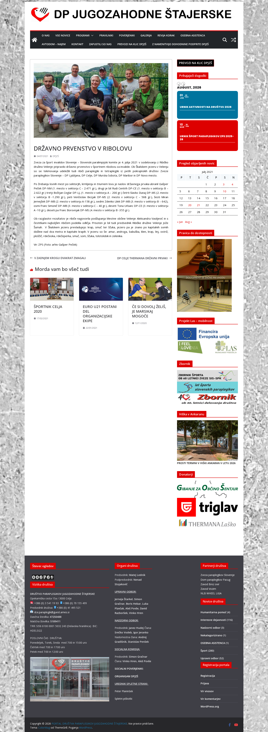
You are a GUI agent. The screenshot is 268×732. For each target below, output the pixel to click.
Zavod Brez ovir (210, 584)
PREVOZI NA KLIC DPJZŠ (131, 44)
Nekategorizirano (211, 635)
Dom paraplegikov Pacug (215, 579)
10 (224, 191)
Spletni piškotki (123, 698)
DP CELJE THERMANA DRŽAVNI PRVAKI (142, 258)
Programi (83, 35)
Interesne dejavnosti (213, 620)
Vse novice (62, 35)
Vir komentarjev (210, 699)
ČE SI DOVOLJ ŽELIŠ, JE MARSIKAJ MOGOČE (149, 311)
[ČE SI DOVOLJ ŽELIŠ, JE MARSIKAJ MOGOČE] (150, 280)
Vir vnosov (207, 691)
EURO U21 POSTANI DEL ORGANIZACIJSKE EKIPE (100, 313)
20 (189, 205)
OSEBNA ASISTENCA (192, 35)
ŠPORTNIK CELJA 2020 (48, 309)
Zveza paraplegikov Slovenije (218, 575)
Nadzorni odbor (210, 627)
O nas (46, 35)
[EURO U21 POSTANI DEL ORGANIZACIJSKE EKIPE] (101, 280)
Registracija (208, 675)
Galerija (146, 35)
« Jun (180, 222)
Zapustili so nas (100, 44)
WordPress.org (210, 706)
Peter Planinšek (124, 691)
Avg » (188, 222)
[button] (92, 35)
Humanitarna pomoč (213, 612)
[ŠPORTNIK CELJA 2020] (52, 280)
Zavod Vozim (208, 588)
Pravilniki (106, 35)
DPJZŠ (56, 156)
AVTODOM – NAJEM (54, 44)
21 (198, 205)
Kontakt (77, 44)
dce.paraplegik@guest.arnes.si (51, 612)
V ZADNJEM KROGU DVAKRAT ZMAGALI (60, 258)
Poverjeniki (127, 35)
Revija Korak (166, 35)
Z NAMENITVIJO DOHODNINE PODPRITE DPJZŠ (180, 44)
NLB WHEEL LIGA (211, 593)
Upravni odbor (210, 658)
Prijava (205, 683)
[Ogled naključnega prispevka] (233, 39)
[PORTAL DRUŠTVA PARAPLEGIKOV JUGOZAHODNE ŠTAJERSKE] (34, 39)
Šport (38, 140)
